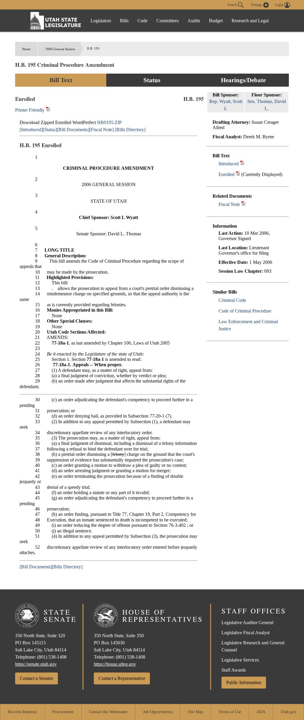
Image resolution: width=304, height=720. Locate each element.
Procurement (63, 712)
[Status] (50, 129)
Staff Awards (233, 670)
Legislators (101, 20)
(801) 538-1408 (51, 656)
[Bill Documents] (73, 129)
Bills (124, 20)
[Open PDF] (242, 163)
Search (232, 4)
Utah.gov (288, 712)
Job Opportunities (158, 712)
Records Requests (22, 712)
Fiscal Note (229, 204)
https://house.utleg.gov (115, 664)
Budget (216, 20)
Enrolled (226, 174)
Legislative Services (240, 659)
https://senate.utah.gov (36, 664)
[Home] (55, 20)
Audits (194, 20)
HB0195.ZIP (109, 122)
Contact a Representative (122, 678)
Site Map (195, 712)
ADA (260, 712)
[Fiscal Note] (101, 129)
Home (26, 49)
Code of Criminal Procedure (244, 310)
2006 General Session (60, 49)
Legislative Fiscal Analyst (245, 632)
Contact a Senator (36, 678)
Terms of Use (229, 712)
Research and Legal (250, 20)
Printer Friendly (30, 109)
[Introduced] (31, 129)
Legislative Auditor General (247, 622)
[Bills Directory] (130, 129)
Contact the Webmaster (108, 712)
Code (142, 20)
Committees (167, 20)
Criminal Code (232, 300)
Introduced (228, 163)
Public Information (243, 682)
